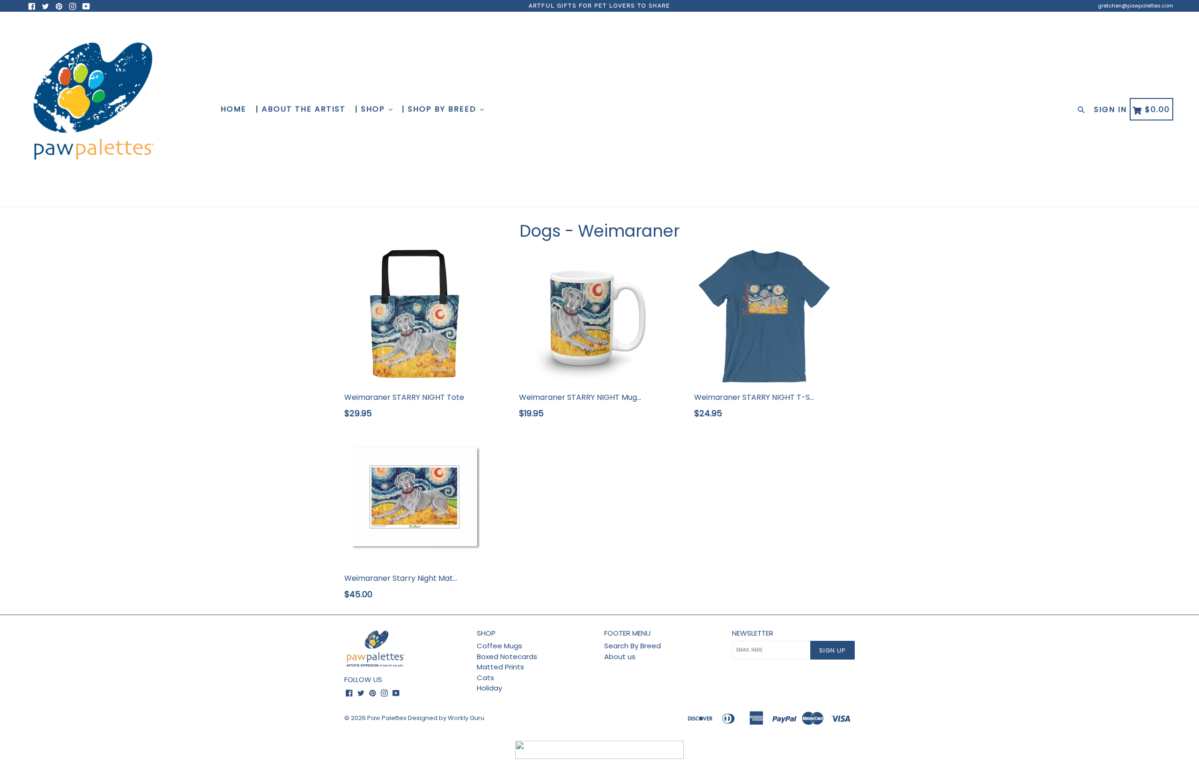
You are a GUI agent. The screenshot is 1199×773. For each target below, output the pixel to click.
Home (233, 109)
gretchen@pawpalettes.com (1135, 5)
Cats (485, 678)
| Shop (371, 109)
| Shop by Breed (440, 109)
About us (620, 656)
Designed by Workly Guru (446, 717)
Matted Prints (500, 667)
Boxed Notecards (507, 656)
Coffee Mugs (499, 646)
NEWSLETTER (752, 633)
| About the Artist (301, 109)
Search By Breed (632, 646)
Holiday (489, 688)
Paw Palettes (387, 717)
